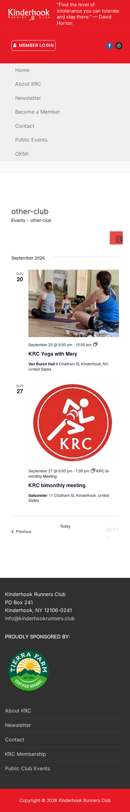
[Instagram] (118, 45)
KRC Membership (25, 754)
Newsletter (18, 725)
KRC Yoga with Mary (52, 353)
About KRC (18, 710)
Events (18, 220)
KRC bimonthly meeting (57, 485)
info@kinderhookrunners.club (40, 618)
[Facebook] (109, 45)
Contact (14, 739)
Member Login (36, 45)
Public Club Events (27, 768)
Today (65, 526)
